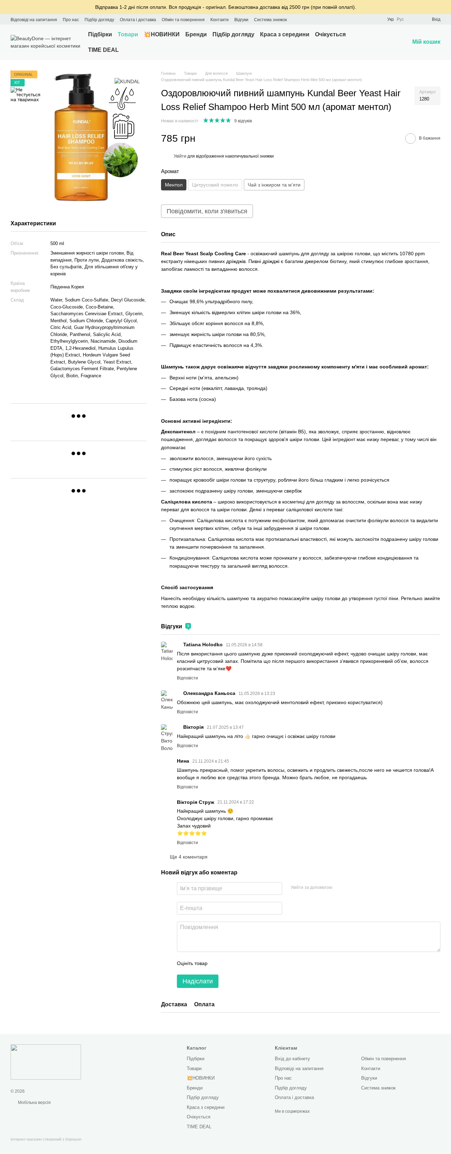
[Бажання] (413, 19)
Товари (128, 34)
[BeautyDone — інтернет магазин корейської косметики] (46, 1062)
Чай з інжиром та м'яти (274, 185)
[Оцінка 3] (241, 963)
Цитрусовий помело (215, 185)
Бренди (196, 34)
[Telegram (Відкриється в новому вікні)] (313, 19)
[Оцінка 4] (253, 963)
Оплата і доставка (138, 19)
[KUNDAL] (127, 81)
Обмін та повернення (183, 19)
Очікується (330, 34)
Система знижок (270, 19)
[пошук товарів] (381, 42)
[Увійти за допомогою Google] (340, 887)
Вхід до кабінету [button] (292, 1058)
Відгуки (241, 19)
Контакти (219, 19)
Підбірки (100, 34)
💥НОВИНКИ (162, 34)
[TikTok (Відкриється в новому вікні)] (305, 19)
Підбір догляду (99, 19)
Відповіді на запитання (34, 19)
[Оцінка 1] (219, 963)
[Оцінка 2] (230, 963)
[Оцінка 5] (264, 963)
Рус (400, 19)
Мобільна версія (34, 1102)
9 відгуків (243, 120)
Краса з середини (284, 34)
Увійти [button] (180, 156)
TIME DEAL (103, 50)
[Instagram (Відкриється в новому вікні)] (296, 19)
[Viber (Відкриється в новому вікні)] (322, 19)
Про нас (71, 19)
